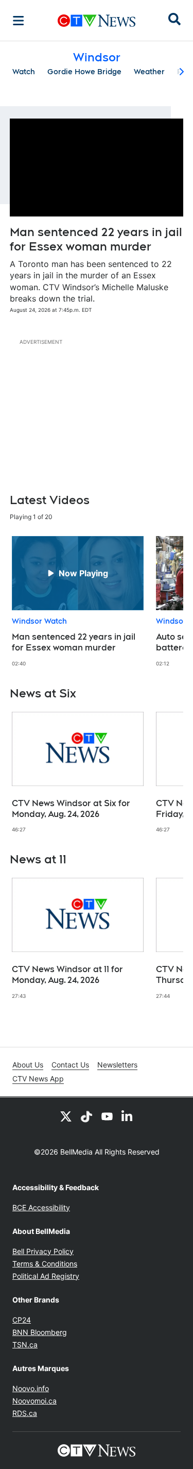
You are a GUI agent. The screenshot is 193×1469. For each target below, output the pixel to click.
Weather (149, 72)
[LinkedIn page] (127, 1116)
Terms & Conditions (44, 1263)
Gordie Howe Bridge (84, 72)
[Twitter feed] (66, 1116)
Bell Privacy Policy (43, 1251)
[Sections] (18, 20)
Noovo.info (30, 1388)
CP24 (21, 1319)
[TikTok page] (86, 1116)
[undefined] (78, 601)
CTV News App (38, 1078)
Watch (23, 72)
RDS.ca (24, 1413)
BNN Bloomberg (39, 1332)
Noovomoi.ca (34, 1400)
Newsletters (117, 1064)
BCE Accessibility (41, 1207)
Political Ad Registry (45, 1276)
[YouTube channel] (107, 1116)
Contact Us (70, 1064)
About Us (27, 1064)
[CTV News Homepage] (96, 20)
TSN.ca (25, 1344)
